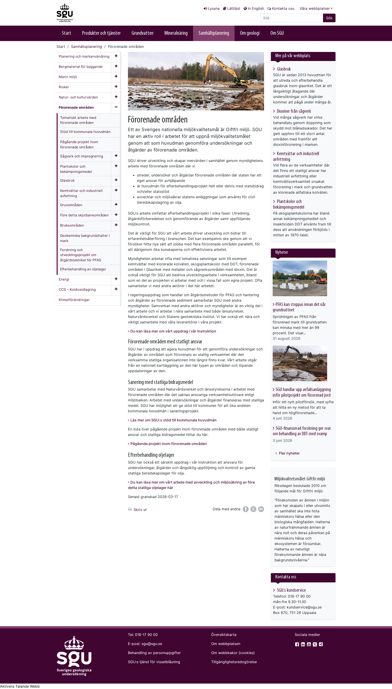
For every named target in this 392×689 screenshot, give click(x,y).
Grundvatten (142, 33)
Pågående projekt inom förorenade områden (168, 443)
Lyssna (214, 8)
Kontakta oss (283, 8)
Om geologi (250, 33)
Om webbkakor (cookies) (233, 652)
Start (66, 33)
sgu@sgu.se (152, 643)
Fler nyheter (289, 453)
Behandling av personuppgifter (154, 652)
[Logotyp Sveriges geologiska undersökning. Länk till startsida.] (79, 12)
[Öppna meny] (116, 57)
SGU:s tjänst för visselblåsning (154, 662)
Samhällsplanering (213, 33)
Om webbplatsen (225, 643)
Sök (329, 18)
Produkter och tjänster (101, 33)
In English (256, 8)
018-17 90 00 (146, 634)
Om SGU (277, 33)
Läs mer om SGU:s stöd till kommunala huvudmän (173, 420)
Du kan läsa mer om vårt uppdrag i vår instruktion (173, 331)
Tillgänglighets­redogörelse (234, 662)
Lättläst (233, 8)
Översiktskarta (223, 634)
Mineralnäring (176, 33)
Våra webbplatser (315, 8)
